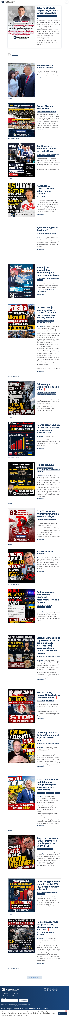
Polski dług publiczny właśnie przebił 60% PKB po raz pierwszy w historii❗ (48, 885)
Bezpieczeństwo (42, 468)
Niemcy (39, 394)
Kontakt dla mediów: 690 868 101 (9, 1009)
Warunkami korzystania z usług (9, 1005)
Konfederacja (53, 16)
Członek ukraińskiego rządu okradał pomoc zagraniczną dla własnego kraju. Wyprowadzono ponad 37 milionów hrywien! (48, 645)
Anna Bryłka (40, 551)
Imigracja (39, 430)
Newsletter (3, 998)
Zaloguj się (61, 1)
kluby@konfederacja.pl (44, 1008)
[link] (41, 326)
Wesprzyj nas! (15, 993)
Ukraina (48, 322)
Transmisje (5, 993)
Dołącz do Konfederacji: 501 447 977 (30, 1008)
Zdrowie (57, 743)
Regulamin (16, 1008)
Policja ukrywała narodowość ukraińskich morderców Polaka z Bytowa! (48, 597)
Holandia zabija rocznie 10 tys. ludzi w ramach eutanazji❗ (48, 695)
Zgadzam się (62, 1013)
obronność (49, 67)
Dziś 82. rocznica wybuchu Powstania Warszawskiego (48, 514)
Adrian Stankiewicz (42, 892)
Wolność (39, 471)
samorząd (40, 155)
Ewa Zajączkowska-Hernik (44, 65)
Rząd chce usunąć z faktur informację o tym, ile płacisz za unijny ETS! (47, 842)
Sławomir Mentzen (42, 16)
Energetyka (40, 849)
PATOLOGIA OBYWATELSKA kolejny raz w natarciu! (45, 190)
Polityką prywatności (26, 1004)
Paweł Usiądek (41, 322)
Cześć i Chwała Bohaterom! (45, 107)
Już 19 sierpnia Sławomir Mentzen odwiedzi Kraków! (47, 148)
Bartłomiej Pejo (41, 233)
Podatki (57, 792)
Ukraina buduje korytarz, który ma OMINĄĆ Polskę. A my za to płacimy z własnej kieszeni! (47, 312)
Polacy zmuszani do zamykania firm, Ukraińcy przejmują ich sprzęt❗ (47, 926)
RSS (13, 995)
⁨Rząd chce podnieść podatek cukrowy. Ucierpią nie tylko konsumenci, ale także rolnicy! (47, 784)
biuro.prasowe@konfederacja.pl (25, 1009)
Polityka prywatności (6, 1008)
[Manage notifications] (66, 1011)
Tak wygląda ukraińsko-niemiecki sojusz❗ (48, 387)
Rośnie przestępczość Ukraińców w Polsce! (48, 426)
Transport (40, 934)
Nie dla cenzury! (45, 465)
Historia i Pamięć (41, 111)
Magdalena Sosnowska (53, 469)
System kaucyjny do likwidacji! (47, 228)
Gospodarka (40, 320)
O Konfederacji (6, 995)
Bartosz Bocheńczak (43, 154)
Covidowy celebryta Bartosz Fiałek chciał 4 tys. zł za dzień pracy (48, 736)
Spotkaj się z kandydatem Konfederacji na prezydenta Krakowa (48, 271)
